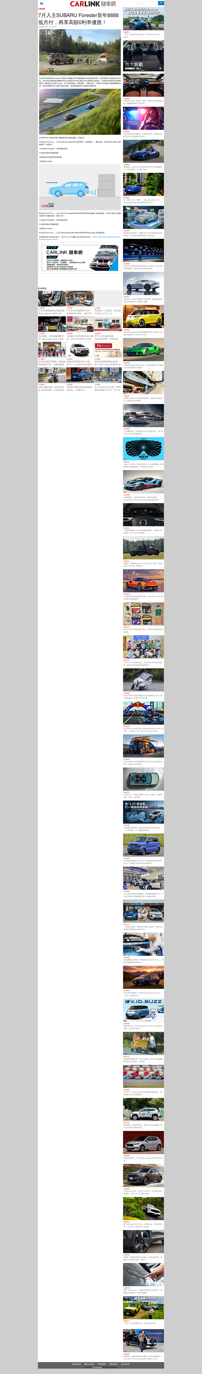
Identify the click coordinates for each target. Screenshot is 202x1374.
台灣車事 (41, 9)
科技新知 (126, 297)
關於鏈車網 (76, 1364)
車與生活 (126, 462)
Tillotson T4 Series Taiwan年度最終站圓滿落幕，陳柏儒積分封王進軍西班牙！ (143, 1093)
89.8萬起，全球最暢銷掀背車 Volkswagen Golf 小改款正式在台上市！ (51, 338)
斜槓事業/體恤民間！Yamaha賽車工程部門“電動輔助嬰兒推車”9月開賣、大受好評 (143, 1060)
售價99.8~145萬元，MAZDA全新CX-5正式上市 (108, 312)
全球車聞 (126, 98)
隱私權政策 (113, 1364)
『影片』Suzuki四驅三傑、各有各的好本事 (140, 1323)
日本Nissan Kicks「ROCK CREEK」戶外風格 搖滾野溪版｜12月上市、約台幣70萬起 (143, 1192)
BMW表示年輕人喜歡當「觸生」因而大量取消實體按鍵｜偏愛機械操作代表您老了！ (143, 102)
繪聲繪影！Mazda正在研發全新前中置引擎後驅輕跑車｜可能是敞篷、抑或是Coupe (143, 168)
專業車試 (126, 32)
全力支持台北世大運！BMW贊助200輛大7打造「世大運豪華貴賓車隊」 (108, 389)
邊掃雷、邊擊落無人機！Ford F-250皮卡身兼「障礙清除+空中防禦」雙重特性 (143, 564)
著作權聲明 (102, 1364)
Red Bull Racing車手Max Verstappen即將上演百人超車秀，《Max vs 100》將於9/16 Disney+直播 (143, 729)
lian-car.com (97, 1367)
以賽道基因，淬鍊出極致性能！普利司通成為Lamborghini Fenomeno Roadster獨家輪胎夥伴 (141, 498)
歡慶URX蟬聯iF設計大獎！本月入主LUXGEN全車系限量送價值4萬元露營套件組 (79, 364)
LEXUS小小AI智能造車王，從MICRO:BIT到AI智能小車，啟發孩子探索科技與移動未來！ (143, 663)
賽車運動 (126, 726)
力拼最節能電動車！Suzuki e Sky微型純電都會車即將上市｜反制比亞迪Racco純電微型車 (143, 861)
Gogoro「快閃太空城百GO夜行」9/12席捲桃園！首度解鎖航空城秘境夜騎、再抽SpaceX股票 (143, 465)
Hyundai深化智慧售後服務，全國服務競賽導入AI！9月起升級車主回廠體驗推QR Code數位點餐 (143, 895)
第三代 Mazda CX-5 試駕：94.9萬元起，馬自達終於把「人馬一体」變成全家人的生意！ (143, 1225)
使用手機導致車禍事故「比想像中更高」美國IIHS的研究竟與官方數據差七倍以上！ (143, 135)
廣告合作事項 (89, 1364)
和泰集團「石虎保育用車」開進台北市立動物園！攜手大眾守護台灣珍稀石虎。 (143, 1126)
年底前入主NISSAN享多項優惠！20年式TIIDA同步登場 (80, 337)
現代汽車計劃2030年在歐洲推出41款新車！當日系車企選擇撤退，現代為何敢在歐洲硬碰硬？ (143, 267)
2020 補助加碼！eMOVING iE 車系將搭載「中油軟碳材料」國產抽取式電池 (51, 389)
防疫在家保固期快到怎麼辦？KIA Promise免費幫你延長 (108, 364)
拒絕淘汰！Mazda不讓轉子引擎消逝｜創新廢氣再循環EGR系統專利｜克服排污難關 (143, 300)
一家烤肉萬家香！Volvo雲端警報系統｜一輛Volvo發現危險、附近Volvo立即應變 (143, 531)
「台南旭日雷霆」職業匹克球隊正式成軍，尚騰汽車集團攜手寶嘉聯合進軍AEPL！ (143, 928)
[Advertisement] (80, 281)
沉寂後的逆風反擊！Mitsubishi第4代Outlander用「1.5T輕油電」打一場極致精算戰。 (142, 828)
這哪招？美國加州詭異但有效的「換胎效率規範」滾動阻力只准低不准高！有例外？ (143, 1258)
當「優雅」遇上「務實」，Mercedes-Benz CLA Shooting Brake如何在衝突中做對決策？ (141, 201)
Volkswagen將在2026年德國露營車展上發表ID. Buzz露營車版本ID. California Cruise (143, 333)
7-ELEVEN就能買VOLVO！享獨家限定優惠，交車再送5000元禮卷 (79, 313)
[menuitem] (42, 3)
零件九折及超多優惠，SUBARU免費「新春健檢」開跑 (107, 338)
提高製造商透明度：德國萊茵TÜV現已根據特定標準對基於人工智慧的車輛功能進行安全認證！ (143, 234)
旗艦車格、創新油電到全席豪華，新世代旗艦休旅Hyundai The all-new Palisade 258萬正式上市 (142, 1357)
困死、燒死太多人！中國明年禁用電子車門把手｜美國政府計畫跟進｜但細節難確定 (143, 1291)
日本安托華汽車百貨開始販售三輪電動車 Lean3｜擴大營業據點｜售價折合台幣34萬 (143, 696)
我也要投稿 (125, 1364)
